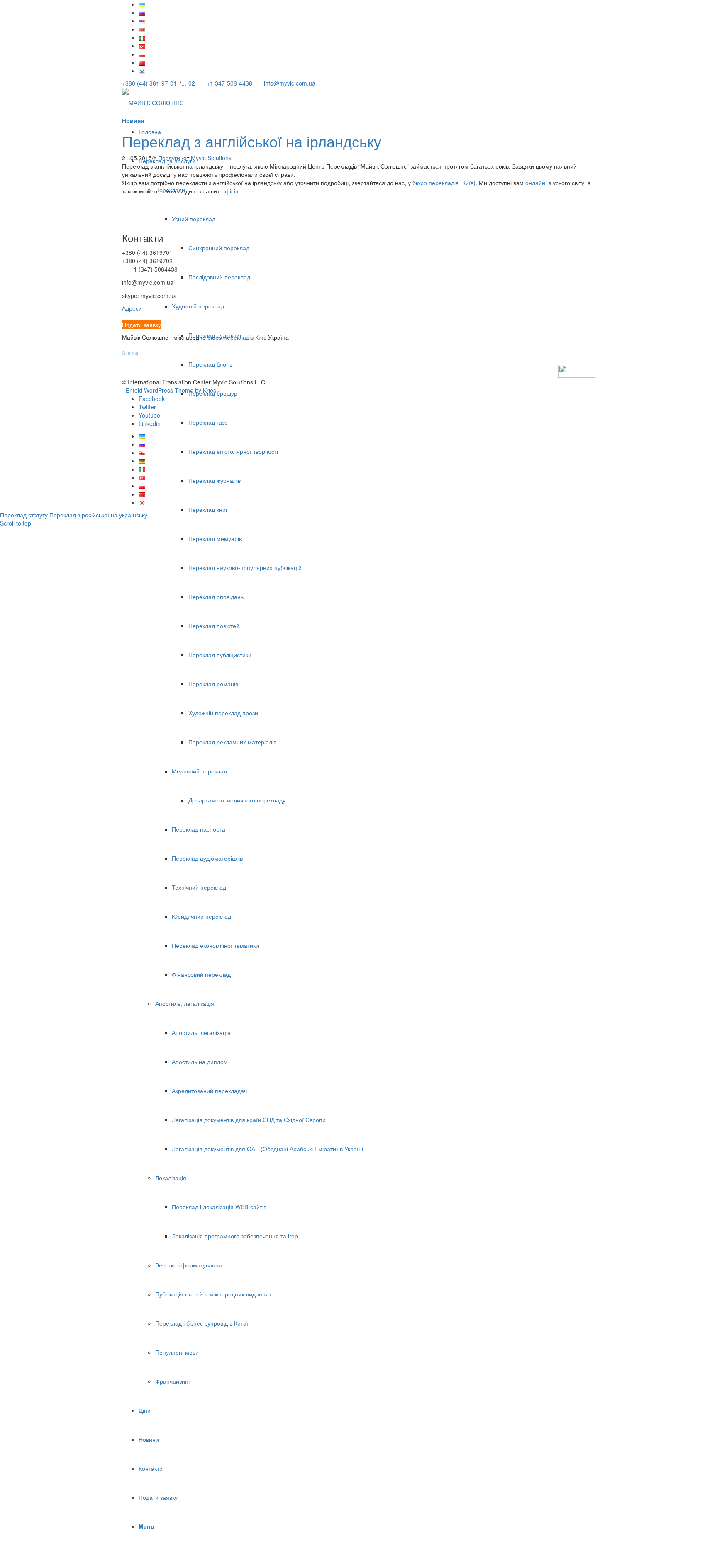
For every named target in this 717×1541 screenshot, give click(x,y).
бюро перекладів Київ (236, 337)
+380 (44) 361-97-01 (149, 83)
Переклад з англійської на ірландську (251, 141)
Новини (133, 120)
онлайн (535, 183)
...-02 (188, 83)
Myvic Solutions (211, 158)
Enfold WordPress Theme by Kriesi (171, 390)
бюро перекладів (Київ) (444, 183)
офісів (230, 191)
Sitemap (130, 353)
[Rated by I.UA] (576, 370)
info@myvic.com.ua (289, 83)
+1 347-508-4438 (229, 83)
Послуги (169, 158)
